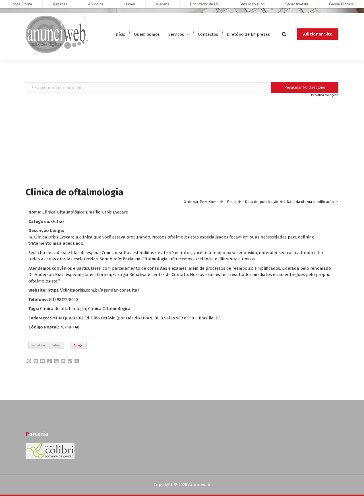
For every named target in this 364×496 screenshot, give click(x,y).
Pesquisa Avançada (324, 95)
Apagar (79, 345)
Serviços (176, 34)
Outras (58, 221)
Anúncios (96, 4)
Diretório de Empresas (248, 34)
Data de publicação (261, 201)
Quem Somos (147, 34)
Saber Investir (296, 4)
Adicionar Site (317, 34)
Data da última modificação (310, 201)
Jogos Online (21, 4)
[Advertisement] (182, 141)
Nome (213, 201)
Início (119, 34)
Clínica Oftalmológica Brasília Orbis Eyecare (85, 212)
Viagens (162, 4)
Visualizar (38, 345)
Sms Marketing (251, 4)
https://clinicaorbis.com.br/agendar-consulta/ (93, 290)
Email (232, 201)
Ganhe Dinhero (341, 4)
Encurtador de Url (204, 4)
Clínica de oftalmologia (63, 308)
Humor (129, 4)
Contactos (208, 34)
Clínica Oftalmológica (109, 308)
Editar (56, 345)
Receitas (60, 4)
